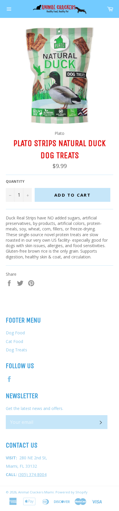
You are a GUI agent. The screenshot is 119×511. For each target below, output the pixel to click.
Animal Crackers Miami (36, 492)
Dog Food (15, 332)
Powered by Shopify (71, 492)
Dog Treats (16, 350)
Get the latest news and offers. (34, 408)
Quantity (15, 181)
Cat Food (14, 341)
